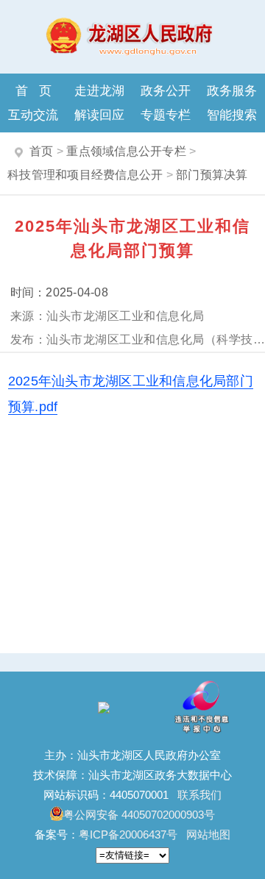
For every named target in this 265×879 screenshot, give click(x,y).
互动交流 (33, 114)
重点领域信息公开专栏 (126, 151)
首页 (39, 90)
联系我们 (199, 795)
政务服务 (232, 90)
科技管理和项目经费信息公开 (85, 174)
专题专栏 (166, 114)
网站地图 (208, 834)
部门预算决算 (212, 174)
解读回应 (99, 114)
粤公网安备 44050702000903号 (139, 814)
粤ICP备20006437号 (128, 834)
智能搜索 (232, 114)
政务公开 (166, 90)
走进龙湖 (99, 90)
